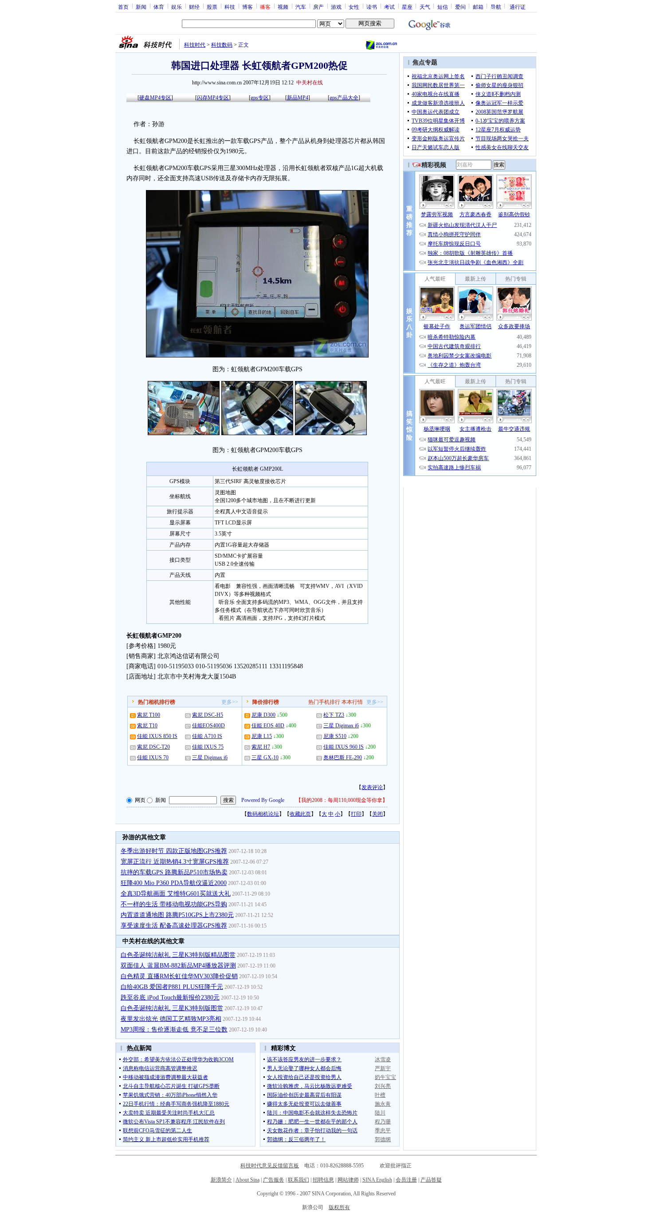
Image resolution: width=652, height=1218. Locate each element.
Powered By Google (262, 800)
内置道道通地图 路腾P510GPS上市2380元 (177, 915)
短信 (442, 6)
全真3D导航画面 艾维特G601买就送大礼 (176, 893)
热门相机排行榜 (156, 702)
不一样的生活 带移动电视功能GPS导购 (174, 904)
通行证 (518, 6)
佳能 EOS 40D (267, 725)
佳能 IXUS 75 (208, 747)
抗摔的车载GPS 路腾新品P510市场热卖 (174, 872)
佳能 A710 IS (207, 736)
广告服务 (273, 1180)
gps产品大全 (344, 98)
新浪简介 (221, 1180)
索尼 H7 (260, 747)
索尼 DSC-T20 (153, 747)
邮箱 (478, 6)
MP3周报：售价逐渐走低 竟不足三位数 (174, 1029)
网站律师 (348, 1180)
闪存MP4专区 (213, 98)
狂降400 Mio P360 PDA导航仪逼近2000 (174, 883)
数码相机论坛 (263, 814)
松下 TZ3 (333, 715)
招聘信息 (323, 1180)
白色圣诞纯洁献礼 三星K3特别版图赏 (172, 1008)
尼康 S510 (334, 736)
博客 (247, 6)
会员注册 (406, 1180)
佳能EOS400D (208, 725)
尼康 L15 (261, 736)
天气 (425, 6)
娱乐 (176, 6)
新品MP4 (297, 98)
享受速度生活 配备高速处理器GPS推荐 (174, 925)
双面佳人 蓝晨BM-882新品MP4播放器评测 (178, 965)
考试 (389, 6)
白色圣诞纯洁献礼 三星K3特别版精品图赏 (178, 955)
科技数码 (221, 45)
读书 (371, 6)
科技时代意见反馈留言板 (269, 1165)
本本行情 (352, 702)
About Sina (247, 1180)
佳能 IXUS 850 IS (157, 736)
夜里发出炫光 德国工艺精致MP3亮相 (171, 1019)
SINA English (377, 1180)
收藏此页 (300, 814)
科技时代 (194, 45)
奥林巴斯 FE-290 (342, 757)
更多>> (229, 702)
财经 (194, 6)
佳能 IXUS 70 (153, 757)
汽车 (300, 6)
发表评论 (372, 787)
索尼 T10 (147, 725)
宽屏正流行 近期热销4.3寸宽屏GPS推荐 (175, 861)
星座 (407, 6)
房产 (318, 6)
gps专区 (260, 98)
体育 (158, 6)
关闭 (377, 814)
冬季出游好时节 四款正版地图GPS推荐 (174, 851)
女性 (354, 6)
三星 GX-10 (265, 757)
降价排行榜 (265, 702)
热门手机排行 (324, 702)
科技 (229, 6)
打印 (356, 814)
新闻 (141, 6)
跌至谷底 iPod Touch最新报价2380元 (170, 997)
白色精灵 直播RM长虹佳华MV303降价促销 (179, 976)
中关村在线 (309, 82)
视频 (283, 6)
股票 (212, 6)
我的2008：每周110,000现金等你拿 (341, 800)
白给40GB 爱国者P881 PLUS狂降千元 (172, 987)
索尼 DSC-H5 (207, 715)
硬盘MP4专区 (155, 98)
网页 (140, 800)
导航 (496, 6)
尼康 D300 (263, 715)
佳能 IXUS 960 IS (343, 747)
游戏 (336, 6)
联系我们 (298, 1180)
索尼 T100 (148, 715)
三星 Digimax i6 (210, 757)
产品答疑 (431, 1180)
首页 (123, 6)
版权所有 (339, 1207)
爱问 (460, 6)
